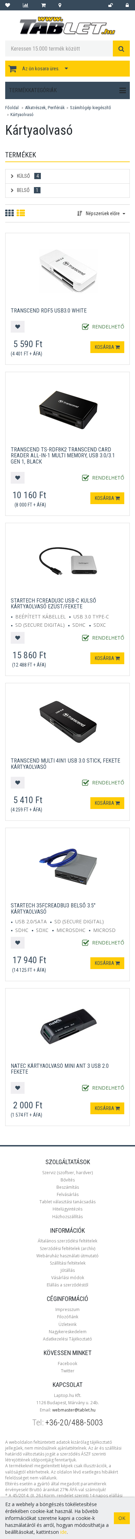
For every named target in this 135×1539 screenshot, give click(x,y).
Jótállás (68, 1270)
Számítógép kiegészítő (90, 107)
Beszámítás (67, 1187)
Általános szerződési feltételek (67, 1241)
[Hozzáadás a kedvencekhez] (18, 327)
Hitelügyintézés (67, 1209)
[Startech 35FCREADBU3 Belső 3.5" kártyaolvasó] (68, 865)
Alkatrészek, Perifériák (45, 107)
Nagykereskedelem (68, 1332)
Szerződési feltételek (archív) (67, 1248)
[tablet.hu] (67, 26)
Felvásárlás (68, 1194)
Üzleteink (67, 1324)
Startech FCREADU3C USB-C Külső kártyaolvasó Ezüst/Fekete (53, 603)
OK (121, 1518)
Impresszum (67, 1309)
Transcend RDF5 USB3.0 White (49, 310)
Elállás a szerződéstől (67, 1285)
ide (63, 1532)
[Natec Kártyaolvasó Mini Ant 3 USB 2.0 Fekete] (68, 1025)
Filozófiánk (67, 1317)
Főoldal (12, 107)
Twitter (67, 1371)
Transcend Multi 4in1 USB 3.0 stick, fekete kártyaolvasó (65, 763)
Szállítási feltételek (68, 1263)
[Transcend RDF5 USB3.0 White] (68, 270)
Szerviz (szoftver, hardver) (67, 1173)
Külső (27, 176)
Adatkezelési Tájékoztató (67, 1339)
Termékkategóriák (33, 90)
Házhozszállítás (67, 1217)
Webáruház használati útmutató (67, 1256)
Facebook (67, 1363)
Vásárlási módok (67, 1278)
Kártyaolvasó (22, 114)
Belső (27, 190)
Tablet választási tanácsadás (67, 1202)
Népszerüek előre (103, 213)
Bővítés (68, 1180)
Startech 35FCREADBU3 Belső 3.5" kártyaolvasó (53, 908)
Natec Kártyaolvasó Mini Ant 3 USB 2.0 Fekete (60, 1069)
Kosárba (105, 347)
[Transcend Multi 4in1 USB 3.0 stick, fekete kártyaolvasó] (68, 721)
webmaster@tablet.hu (74, 1410)
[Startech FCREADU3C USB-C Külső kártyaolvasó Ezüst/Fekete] (68, 560)
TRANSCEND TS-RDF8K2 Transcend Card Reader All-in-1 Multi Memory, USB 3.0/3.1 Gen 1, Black (63, 455)
